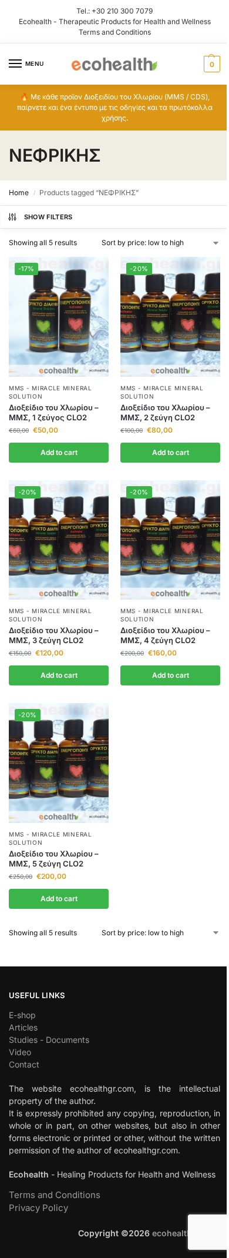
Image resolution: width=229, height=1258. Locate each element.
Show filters (48, 217)
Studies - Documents (49, 1040)
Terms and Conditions (115, 32)
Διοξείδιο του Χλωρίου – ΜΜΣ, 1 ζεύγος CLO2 (54, 412)
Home (19, 192)
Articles (23, 1027)
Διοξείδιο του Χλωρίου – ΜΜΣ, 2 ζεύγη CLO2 (165, 412)
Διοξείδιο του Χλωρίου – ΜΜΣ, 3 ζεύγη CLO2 (54, 635)
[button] (210, 64)
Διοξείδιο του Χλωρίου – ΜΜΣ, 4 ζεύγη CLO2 (165, 635)
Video (20, 1052)
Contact (24, 1064)
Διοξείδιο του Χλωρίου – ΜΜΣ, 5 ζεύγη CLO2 (54, 858)
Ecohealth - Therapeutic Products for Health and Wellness (115, 21)
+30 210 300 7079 (122, 10)
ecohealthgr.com (186, 1233)
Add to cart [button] (59, 452)
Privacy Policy (38, 1207)
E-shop (22, 1015)
